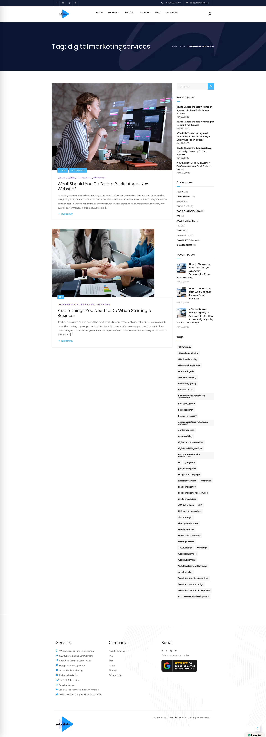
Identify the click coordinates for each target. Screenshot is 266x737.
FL (179, 462)
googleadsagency (187, 468)
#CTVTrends (184, 347)
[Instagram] (69, 3)
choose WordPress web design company (193, 423)
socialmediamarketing (189, 535)
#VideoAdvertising (187, 377)
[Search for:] (195, 86)
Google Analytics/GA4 (189, 211)
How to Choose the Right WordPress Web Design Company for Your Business (194, 151)
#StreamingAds (186, 371)
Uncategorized (184, 245)
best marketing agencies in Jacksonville (191, 396)
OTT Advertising (186, 505)
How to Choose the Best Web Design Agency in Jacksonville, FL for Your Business (194, 110)
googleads (190, 462)
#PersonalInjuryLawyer (189, 365)
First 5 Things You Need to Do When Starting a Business (104, 313)
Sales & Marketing (186, 220)
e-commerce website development (189, 455)
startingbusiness (186, 541)
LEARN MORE (67, 214)
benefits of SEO (185, 389)
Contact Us (172, 12)
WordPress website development (194, 590)
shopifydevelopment (188, 523)
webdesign (202, 547)
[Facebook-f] (57, 3)
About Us (145, 12)
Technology (183, 235)
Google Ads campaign (189, 474)
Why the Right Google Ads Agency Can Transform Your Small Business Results (194, 166)
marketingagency (187, 486)
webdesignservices (187, 553)
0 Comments (99, 178)
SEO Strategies (185, 517)
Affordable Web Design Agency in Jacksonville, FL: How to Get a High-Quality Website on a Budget (193, 136)
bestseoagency (185, 409)
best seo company (187, 416)
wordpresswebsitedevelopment (193, 596)
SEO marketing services (189, 511)
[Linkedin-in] (63, 3)
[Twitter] (75, 3)
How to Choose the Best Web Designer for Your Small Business (195, 123)
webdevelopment (186, 560)
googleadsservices (187, 480)
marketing (206, 480)
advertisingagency (187, 383)
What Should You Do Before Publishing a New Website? (103, 186)
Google (181, 201)
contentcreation (186, 430)
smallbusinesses (186, 529)
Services (112, 12)
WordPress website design (190, 584)
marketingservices (187, 499)
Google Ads (183, 206)
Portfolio (129, 12)
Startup (181, 230)
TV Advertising (185, 547)
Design (62, 170)
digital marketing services (190, 442)
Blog (157, 12)
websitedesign (185, 572)
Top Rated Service (185, 665)
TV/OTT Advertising (187, 240)
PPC (178, 216)
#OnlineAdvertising (187, 359)
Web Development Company (192, 566)
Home (99, 12)
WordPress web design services (193, 578)
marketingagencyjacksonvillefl (193, 493)
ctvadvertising (185, 436)
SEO (61, 297)
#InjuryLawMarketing (188, 353)
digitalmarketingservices (190, 448)
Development (78, 170)
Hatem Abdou (84, 178)
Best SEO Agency (186, 403)
